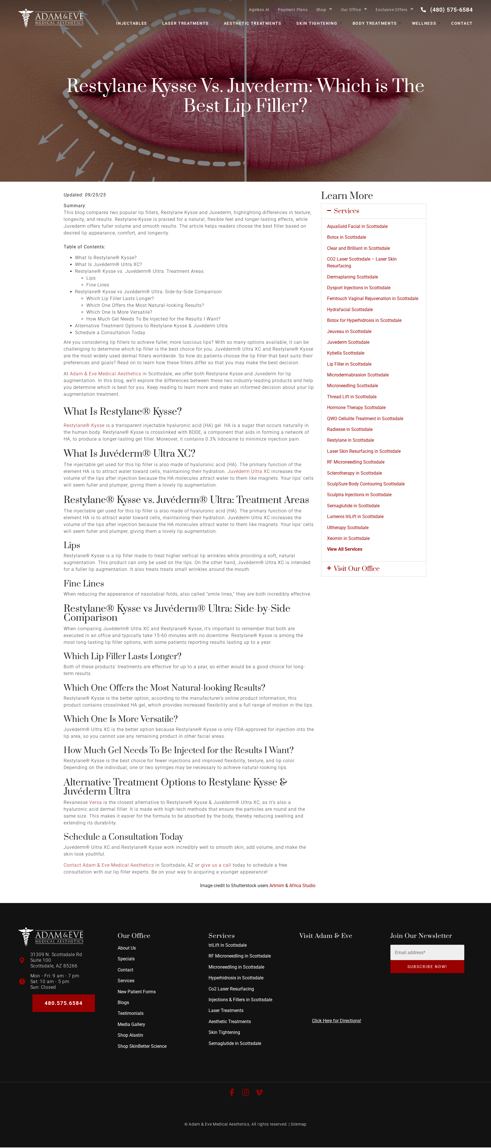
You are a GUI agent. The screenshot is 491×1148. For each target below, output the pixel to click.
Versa (95, 802)
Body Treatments (375, 23)
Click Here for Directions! (336, 1020)
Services (346, 211)
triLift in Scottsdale (228, 945)
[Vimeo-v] (259, 1093)
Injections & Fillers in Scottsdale (240, 999)
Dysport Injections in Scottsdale (358, 287)
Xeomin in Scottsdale (348, 538)
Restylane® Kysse (84, 425)
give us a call (216, 865)
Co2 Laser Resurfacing (231, 989)
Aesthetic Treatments (253, 23)
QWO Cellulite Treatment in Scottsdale (365, 418)
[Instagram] (245, 1093)
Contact (462, 23)
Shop (321, 9)
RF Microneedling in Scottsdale (240, 956)
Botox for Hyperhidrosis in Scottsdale (364, 320)
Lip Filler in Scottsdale (349, 364)
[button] (373, 211)
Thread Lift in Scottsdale (351, 396)
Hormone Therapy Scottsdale (356, 407)
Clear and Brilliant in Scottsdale (358, 248)
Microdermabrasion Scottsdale (358, 375)
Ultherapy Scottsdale (348, 527)
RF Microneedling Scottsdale (355, 462)
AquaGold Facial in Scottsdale (357, 226)
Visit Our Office (357, 569)
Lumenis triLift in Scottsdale (355, 516)
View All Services (344, 549)
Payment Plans (292, 9)
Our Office (351, 9)
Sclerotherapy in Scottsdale (354, 473)
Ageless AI (259, 9)
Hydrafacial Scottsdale (350, 309)
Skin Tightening (317, 23)
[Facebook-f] (232, 1093)
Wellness (424, 23)
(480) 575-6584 (451, 9)
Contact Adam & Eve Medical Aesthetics (109, 865)
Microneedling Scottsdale (352, 385)
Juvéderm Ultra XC (249, 471)
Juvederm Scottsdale (348, 342)
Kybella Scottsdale (345, 353)
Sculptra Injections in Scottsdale (359, 494)
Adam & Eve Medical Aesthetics (105, 373)
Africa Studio (302, 885)
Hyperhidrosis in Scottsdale (236, 978)
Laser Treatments (185, 23)
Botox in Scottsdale (346, 237)
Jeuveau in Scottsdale (349, 331)
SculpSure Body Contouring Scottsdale (366, 484)
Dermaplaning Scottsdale (352, 277)
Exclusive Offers (391, 9)
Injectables (131, 23)
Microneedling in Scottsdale (236, 967)
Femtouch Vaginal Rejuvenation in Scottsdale (372, 298)
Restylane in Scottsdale (350, 440)
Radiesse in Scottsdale (350, 429)
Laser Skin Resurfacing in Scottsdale (364, 451)
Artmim (276, 885)
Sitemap (299, 1124)
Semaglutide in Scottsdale (353, 505)
